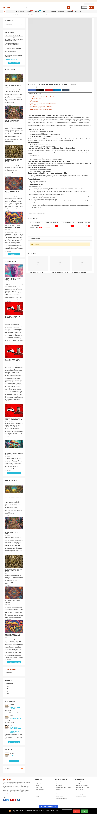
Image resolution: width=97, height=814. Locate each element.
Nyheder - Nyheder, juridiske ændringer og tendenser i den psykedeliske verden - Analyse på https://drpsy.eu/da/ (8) (14, 39)
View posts (12, 755)
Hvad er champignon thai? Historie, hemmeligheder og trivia (12, 122)
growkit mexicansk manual (81, 796)
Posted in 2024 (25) (9, 683)
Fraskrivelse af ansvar (40, 789)
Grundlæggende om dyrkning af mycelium (63, 787)
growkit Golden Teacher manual (82, 781)
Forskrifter (37, 785)
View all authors (14, 761)
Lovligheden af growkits (40, 781)
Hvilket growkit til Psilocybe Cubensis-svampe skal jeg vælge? (13, 280)
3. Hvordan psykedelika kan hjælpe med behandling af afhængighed (42, 103)
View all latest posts (14, 254)
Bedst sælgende (39, 794)
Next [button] (91, 218)
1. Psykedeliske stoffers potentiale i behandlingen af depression (42, 96)
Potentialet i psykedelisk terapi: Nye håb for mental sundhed (12, 361)
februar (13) (9, 691)
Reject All (76, 811)
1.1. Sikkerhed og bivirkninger (36, 98)
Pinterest (49, 89)
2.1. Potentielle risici (34, 101)
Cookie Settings (67, 811)
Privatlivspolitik (38, 783)
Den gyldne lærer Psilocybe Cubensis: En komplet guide (12, 226)
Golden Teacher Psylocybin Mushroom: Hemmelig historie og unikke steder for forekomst (15, 730)
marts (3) (8, 690)
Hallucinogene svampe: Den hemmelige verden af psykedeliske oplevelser (12, 318)
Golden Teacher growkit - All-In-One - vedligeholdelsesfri (36, 224)
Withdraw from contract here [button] (48, 806)
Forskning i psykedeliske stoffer (38, 213)
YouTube (11, 800)
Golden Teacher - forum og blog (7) (13, 35)
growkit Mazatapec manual (81, 783)
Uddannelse (58, 791)
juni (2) (8, 686)
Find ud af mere (8, 105)
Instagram (18, 800)
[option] (36, 228)
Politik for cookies (39, 787)
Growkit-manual (7, 3)
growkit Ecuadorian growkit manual (82, 787)
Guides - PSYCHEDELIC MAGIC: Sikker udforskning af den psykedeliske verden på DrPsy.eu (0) (13, 55)
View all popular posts (14, 473)
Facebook (32, 89)
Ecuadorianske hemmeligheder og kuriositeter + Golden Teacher (13, 161)
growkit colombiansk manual (81, 791)
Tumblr (65, 89)
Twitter (7, 800)
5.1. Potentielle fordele (34, 111)
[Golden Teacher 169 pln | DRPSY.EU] (7, 7)
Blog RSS (7, 768)
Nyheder (37, 792)
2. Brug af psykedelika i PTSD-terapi (36, 100)
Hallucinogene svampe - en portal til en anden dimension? (13, 418)
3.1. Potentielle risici (34, 104)
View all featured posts (14, 662)
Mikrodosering (58, 783)
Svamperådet (58, 794)
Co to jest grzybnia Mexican (13, 86)
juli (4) (8, 684)
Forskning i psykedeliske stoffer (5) (13, 59)
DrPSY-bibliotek (59, 785)
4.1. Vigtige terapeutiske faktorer (36, 107)
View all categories (14, 62)
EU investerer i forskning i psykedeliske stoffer (16, 717)
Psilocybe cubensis (59, 796)
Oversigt (37, 796)
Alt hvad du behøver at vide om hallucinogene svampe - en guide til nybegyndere (14, 453)
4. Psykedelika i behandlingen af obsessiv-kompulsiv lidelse (41, 106)
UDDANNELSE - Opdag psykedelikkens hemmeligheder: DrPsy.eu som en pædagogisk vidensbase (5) (13, 50)
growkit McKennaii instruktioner (82, 785)
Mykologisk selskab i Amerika (61, 798)
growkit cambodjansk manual (81, 792)
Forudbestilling (58, 789)
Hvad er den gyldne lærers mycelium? (12, 192)
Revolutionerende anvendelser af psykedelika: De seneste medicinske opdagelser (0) (12, 44)
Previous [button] (89, 218)
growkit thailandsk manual (81, 794)
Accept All (84, 811)
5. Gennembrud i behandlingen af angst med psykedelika (40, 109)
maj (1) (8, 688)
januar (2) (8, 693)
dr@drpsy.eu (8, 793)
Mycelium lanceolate (59, 792)
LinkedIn (57, 89)
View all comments (14, 742)
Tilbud (37, 791)
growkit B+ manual (79, 789)
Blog (56, 781)
